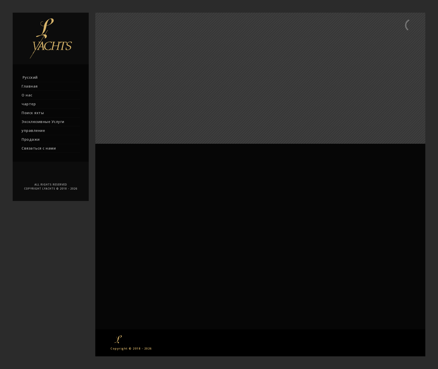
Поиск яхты (33, 112)
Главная (30, 86)
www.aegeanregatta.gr (260, 196)
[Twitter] (43, 173)
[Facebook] (35, 173)
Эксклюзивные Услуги (43, 121)
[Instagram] (65, 173)
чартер (29, 103)
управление (33, 130)
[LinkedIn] (50, 173)
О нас (27, 95)
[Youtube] (58, 173)
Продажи (31, 139)
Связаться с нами (39, 148)
